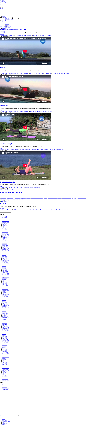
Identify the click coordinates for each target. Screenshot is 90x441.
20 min (14, 73)
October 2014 (5, 329)
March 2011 (4, 376)
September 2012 (5, 357)
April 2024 (4, 216)
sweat (28, 187)
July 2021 (4, 252)
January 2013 (5, 352)
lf (19, 209)
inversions (59, 198)
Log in (3, 385)
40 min (14, 111)
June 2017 (4, 301)
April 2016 (4, 312)
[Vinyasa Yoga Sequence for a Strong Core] (8, 26)
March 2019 (4, 283)
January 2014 (5, 339)
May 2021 (4, 255)
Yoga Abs (3, 67)
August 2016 (4, 308)
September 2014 (5, 330)
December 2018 (5, 286)
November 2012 (5, 354)
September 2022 (5, 237)
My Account (4, 423)
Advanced (10, 187)
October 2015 (5, 316)
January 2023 (5, 233)
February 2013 (5, 351)
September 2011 (5, 370)
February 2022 (5, 245)
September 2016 (5, 307)
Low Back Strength (6, 144)
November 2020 (5, 261)
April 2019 (4, 282)
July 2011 (4, 372)
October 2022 (5, 236)
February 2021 (5, 258)
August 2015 (4, 318)
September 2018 (5, 290)
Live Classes (4, 420)
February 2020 (5, 271)
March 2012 (4, 363)
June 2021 (4, 254)
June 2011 (4, 373)
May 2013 (4, 348)
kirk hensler (16, 209)
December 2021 (5, 247)
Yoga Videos (9, 209)
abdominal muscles (19, 35)
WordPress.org (5, 389)
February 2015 (5, 325)
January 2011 (5, 379)
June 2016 (4, 309)
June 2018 (4, 293)
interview (23, 199)
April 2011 (4, 375)
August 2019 (4, 278)
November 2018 (5, 288)
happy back (61, 149)
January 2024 (5, 219)
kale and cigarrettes (34, 209)
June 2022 (4, 240)
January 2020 (5, 272)
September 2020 (5, 263)
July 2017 (4, 300)
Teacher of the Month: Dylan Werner (11, 192)
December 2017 (5, 294)
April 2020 (4, 269)
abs (38, 35)
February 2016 (5, 313)
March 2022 (4, 244)
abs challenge (42, 209)
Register (4, 384)
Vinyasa (18, 73)
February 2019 (5, 284)
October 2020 (5, 262)
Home (6, 20)
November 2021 (5, 248)
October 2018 (5, 289)
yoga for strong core (39, 73)
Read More (2, 34)
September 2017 (5, 297)
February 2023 (5, 232)
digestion (65, 209)
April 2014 (4, 336)
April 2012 (4, 362)
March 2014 (4, 337)
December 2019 (5, 273)
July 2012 (4, 359)
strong (73, 198)
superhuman (33, 198)
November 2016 (5, 305)
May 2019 (4, 281)
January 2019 (5, 285)
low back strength (55, 149)
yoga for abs (41, 35)
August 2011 (4, 371)
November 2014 (5, 328)
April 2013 (4, 349)
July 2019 (4, 279)
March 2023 (4, 230)
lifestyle (13, 199)
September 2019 (5, 277)
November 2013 (5, 341)
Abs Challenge (4, 204)
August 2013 (4, 345)
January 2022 (5, 246)
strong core (35, 35)
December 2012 (5, 353)
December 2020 (5, 260)
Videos (21, 73)
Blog (3, 422)
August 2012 (4, 358)
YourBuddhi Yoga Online (7, 418)
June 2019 (4, 280)
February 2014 (5, 338)
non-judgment (77, 198)
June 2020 (4, 267)
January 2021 (5, 259)
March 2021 (4, 257)
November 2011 (5, 368)
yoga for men (27, 198)
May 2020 (4, 268)
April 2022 (4, 243)
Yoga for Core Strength (7, 182)
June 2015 (4, 320)
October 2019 (5, 275)
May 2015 (4, 322)
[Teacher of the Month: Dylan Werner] (7, 189)
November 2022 (5, 235)
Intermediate (10, 73)
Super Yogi (21, 187)
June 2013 (4, 347)
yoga (11, 199)
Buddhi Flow (25, 73)
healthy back (48, 149)
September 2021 (5, 250)
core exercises (46, 73)
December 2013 (5, 340)
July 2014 (4, 332)
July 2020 (4, 266)
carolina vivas (83, 198)
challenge (2, 199)
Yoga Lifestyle (11, 35)
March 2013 (4, 350)
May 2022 (4, 241)
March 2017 (4, 302)
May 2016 (4, 311)
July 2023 (4, 226)
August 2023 (4, 225)
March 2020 (4, 270)
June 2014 (4, 334)
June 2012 (4, 360)
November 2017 (5, 295)
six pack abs (40, 111)
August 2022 (4, 238)
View (1, 72)
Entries (4, 387)
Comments (5, 388)
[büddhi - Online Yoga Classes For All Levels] (18, 415)
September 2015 (5, 317)
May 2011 (4, 374)
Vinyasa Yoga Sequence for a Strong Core (13, 29)
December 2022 (5, 234)
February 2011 (5, 377)
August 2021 (4, 251)
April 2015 (4, 323)
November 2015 (5, 315)
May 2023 (4, 228)
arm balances (17, 198)
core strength (47, 35)
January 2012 (5, 365)
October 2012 (5, 356)
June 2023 (4, 227)
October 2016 (5, 306)
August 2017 (4, 298)
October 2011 (5, 369)
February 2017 (5, 303)
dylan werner (18, 199)
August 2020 (4, 264)
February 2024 (5, 218)
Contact (3, 424)
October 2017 (5, 296)
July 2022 (4, 239)
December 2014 (5, 327)
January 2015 (5, 326)
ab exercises (32, 73)
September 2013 (5, 343)
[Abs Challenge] (3, 201)
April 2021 (4, 256)
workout (31, 187)
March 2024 (4, 217)
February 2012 (5, 364)
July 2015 (4, 319)
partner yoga (64, 198)
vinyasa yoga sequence (27, 35)
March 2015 (4, 324)
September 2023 (5, 224)
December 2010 (5, 380)
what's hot (69, 198)
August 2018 (4, 291)
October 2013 (5, 342)
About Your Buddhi (6, 421)
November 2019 (5, 274)
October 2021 (5, 249)
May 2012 (4, 361)
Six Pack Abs (4, 105)
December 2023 (5, 221)
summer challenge (39, 198)
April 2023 (4, 229)
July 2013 (4, 346)
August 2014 (4, 331)
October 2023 (5, 223)
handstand (55, 198)
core (50, 73)
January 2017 (5, 304)
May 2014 (4, 335)
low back (34, 149)
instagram (45, 198)
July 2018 (4, 292)
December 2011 (5, 367)
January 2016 (5, 314)
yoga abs (55, 209)
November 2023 (5, 222)
